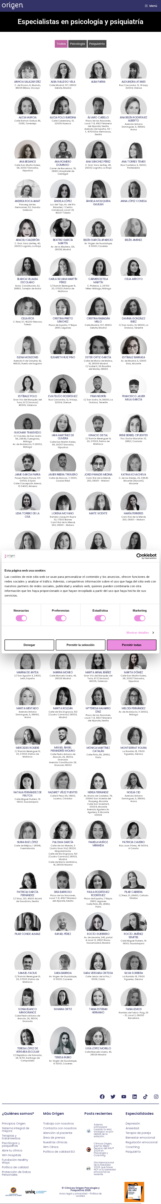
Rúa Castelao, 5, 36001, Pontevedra (133, 166)
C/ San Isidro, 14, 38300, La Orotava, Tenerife (133, 326)
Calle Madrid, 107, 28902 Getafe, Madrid (62, 86)
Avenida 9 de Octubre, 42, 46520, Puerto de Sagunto (27, 362)
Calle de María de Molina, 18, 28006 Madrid (98, 362)
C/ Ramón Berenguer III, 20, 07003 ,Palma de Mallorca (63, 288)
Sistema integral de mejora (15, 1129)
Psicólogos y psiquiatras (11, 1144)
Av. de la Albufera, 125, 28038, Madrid (63, 248)
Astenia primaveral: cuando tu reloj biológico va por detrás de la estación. (103, 1130)
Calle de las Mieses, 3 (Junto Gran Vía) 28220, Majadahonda (63, 848)
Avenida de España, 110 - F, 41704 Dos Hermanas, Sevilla (98, 131)
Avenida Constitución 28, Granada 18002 (63, 764)
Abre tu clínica (12, 1150)
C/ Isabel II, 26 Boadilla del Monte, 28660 (98, 368)
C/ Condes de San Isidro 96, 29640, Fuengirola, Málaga (27, 438)
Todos (61, 44)
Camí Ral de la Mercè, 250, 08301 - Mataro (98, 479)
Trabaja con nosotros (58, 1123)
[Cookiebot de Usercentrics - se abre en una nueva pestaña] (139, 556)
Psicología (77, 44)
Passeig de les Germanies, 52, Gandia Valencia (27, 207)
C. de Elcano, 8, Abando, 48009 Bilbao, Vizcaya (28, 86)
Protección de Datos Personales (16, 1173)
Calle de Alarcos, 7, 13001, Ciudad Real (63, 479)
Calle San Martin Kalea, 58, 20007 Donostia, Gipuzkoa (27, 167)
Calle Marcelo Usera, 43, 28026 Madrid (62, 677)
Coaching (133, 1147)
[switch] (60, 618)
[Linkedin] (134, 1097)
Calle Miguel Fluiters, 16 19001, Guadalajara (27, 800)
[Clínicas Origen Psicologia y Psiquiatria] (12, 6)
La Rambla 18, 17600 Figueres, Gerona (134, 753)
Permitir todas (131, 645)
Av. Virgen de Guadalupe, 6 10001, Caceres (98, 245)
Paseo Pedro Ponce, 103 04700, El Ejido (27, 479)
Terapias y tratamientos (11, 1137)
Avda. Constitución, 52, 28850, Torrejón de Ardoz (27, 287)
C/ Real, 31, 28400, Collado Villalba (133, 897)
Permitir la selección (80, 645)
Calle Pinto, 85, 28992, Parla (98, 756)
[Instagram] (156, 1097)
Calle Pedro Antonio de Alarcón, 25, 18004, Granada (62, 757)
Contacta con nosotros (60, 1128)
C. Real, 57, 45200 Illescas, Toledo (27, 323)
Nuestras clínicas (55, 1142)
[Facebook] (102, 1097)
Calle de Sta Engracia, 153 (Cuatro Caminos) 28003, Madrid (62, 714)
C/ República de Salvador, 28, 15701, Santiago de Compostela (27, 1058)
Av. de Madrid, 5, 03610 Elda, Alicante (133, 362)
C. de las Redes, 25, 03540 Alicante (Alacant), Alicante (133, 480)
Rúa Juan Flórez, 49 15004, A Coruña (133, 847)
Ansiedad (132, 1128)
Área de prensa (54, 1138)
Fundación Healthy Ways (15, 1161)
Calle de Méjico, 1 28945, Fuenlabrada (27, 847)
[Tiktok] (145, 1097)
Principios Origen (14, 1123)
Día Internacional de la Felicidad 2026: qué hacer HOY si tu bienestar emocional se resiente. (105, 1168)
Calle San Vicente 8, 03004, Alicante (98, 805)
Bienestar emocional (140, 1138)
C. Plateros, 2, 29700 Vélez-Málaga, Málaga (98, 287)
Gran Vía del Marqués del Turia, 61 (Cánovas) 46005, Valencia (27, 402)
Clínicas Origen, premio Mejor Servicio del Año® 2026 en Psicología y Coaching (104, 1149)
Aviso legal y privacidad (73, 1193)
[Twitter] (113, 1097)
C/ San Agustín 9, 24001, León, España (27, 677)
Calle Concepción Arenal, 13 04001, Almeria (27, 485)
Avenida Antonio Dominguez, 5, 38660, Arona (133, 126)
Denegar (29, 645)
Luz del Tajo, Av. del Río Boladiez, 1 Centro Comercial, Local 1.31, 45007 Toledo (62, 208)
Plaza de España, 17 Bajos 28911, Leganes (63, 326)
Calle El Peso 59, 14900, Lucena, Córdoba (63, 797)
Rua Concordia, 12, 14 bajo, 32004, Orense (133, 86)
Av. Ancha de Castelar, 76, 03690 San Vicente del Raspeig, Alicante (98, 798)
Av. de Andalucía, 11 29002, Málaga (27, 445)
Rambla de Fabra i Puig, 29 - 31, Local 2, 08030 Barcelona (133, 1015)
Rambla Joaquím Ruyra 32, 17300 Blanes (63, 518)
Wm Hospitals (11, 1155)
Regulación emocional (141, 1142)
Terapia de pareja (138, 1133)
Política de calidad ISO (59, 1152)
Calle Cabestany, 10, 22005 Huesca (63, 122)
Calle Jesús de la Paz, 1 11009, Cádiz (98, 978)
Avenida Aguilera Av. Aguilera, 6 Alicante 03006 (98, 812)
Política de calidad (15, 1167)
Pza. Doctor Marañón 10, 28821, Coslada (133, 440)
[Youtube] (124, 1097)
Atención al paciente (57, 1133)
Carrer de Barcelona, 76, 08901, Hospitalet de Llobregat (63, 171)
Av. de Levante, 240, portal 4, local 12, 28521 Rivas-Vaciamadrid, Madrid (98, 940)
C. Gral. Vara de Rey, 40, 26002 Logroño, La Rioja (98, 166)
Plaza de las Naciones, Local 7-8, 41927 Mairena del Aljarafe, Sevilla (98, 123)
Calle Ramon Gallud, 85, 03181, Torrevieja (27, 122)
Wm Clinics (51, 1147)
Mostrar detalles (137, 632)
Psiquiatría (97, 44)
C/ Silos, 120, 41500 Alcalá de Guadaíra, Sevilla (27, 900)
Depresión (133, 1123)
